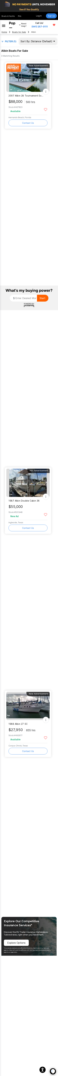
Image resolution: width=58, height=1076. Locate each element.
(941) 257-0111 (40, 26)
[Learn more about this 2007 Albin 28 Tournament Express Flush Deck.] (28, 78)
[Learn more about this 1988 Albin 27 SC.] (28, 706)
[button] (42, 1070)
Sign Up (51, 16)
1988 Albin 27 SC (18, 724)
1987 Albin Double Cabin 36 (24, 500)
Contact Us (28, 123)
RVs (19, 16)
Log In (39, 16)
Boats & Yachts (8, 16)
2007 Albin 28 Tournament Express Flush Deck (26, 95)
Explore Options (16, 942)
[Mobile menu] (3, 25)
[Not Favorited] (45, 109)
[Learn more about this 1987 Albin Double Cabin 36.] (28, 483)
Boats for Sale (19, 32)
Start (42, 298)
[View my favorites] (54, 25)
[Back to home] (12, 25)
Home (4, 32)
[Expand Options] (46, 92)
